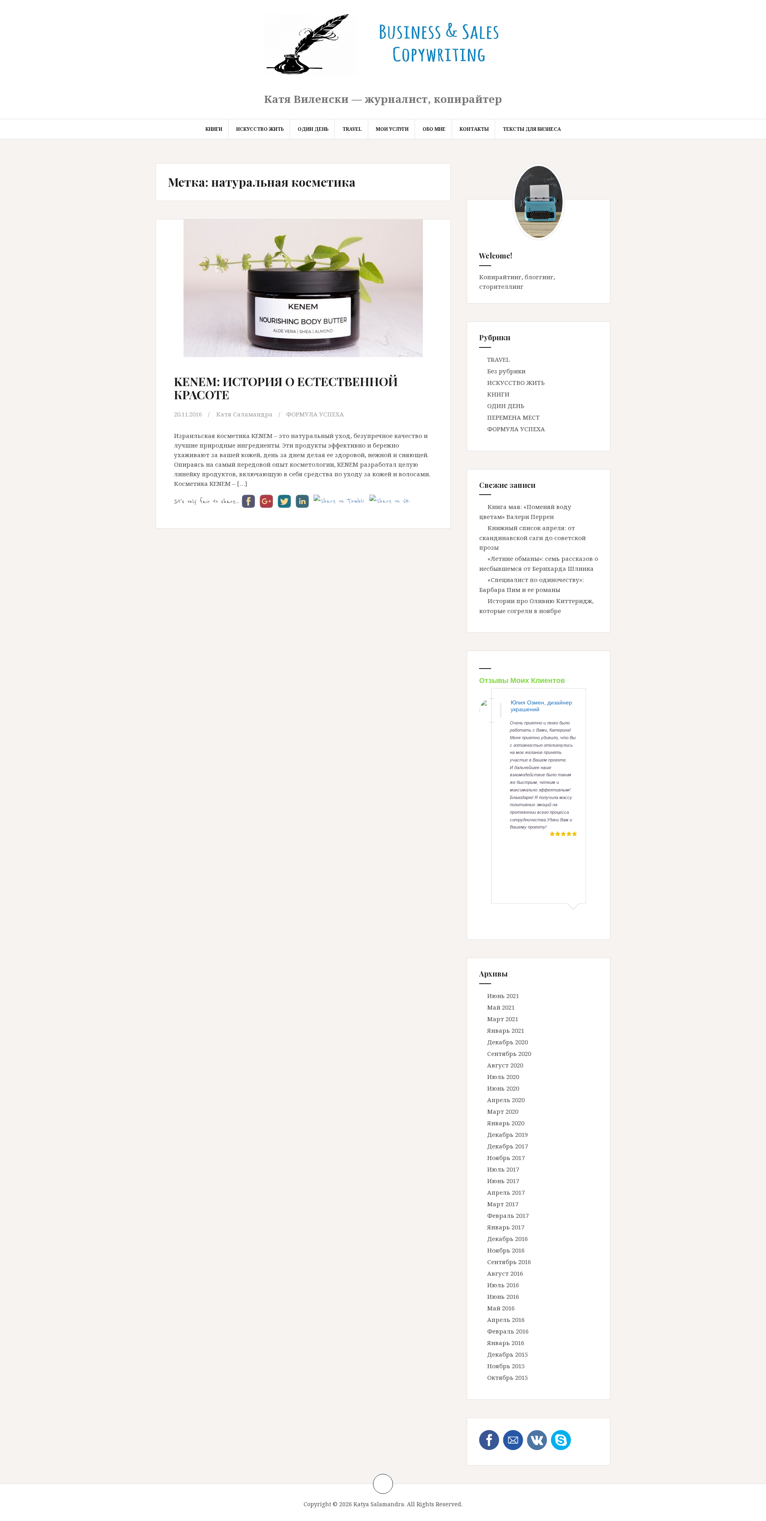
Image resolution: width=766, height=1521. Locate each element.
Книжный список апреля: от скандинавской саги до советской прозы (532, 537)
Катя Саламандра (244, 414)
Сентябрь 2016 (509, 1262)
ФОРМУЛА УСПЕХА (315, 414)
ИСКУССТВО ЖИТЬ (260, 129)
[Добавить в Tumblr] (6, 111)
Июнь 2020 (503, 1088)
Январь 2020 (505, 1123)
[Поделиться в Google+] (6, 81)
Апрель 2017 (506, 1192)
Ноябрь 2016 (506, 1250)
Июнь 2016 (503, 1296)
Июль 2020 (503, 1077)
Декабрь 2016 (507, 1239)
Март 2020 (502, 1111)
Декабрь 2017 (507, 1146)
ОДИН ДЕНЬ (313, 129)
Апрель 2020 (506, 1100)
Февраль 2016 (508, 1331)
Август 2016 (505, 1273)
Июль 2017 (503, 1169)
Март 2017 (502, 1204)
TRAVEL (352, 129)
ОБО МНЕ (434, 129)
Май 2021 (501, 1007)
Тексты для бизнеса (532, 129)
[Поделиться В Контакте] (6, 142)
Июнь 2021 (503, 996)
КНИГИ (213, 129)
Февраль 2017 (508, 1215)
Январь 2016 (505, 1343)
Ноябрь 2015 (506, 1366)
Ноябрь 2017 (506, 1158)
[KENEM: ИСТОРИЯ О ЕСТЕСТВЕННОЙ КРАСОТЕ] (300, 295)
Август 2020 (505, 1065)
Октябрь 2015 (507, 1377)
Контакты (474, 129)
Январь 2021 (505, 1030)
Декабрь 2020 (507, 1042)
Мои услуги (392, 129)
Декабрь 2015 (507, 1354)
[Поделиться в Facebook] (6, 66)
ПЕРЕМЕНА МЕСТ (513, 417)
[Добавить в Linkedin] (6, 96)
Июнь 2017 (503, 1181)
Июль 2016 (503, 1285)
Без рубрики (506, 371)
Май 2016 (501, 1308)
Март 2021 (502, 1019)
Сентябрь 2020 (509, 1053)
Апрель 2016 (506, 1320)
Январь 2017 (505, 1227)
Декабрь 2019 (507, 1134)
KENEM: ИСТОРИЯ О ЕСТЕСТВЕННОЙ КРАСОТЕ (286, 387)
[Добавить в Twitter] (6, 126)
